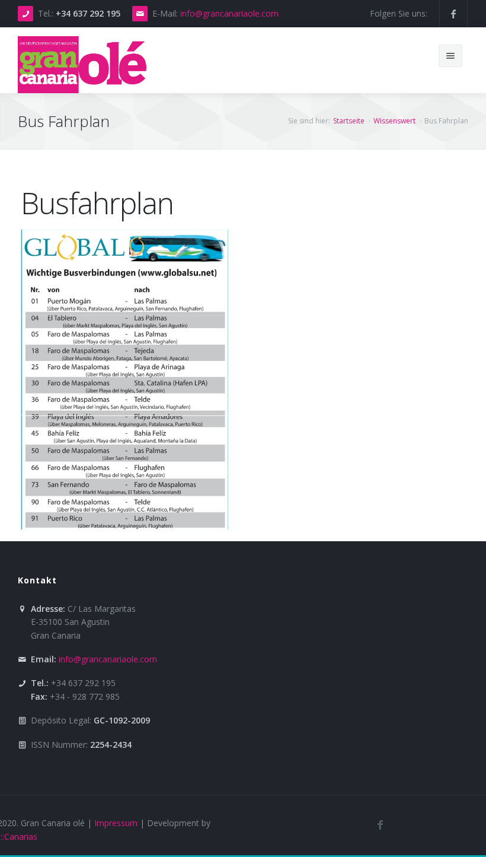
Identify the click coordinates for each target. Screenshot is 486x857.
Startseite (348, 121)
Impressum (116, 823)
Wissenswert (394, 121)
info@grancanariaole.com (229, 13)
